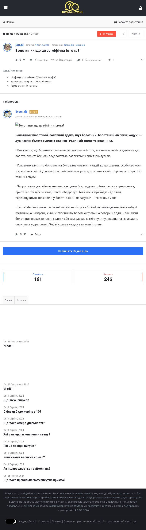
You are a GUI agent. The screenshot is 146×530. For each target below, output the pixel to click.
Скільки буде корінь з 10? (22, 411)
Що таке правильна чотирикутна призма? (34, 480)
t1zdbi (7, 346)
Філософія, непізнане (74, 44)
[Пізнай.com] (74, 8)
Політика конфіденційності (20, 521)
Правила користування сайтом (82, 521)
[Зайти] (140, 8)
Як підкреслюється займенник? (26, 468)
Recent (9, 300)
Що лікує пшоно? (16, 400)
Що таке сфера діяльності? (24, 423)
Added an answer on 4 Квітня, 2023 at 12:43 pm (38, 116)
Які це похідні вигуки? (19, 446)
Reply (38, 234)
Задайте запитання (130, 22)
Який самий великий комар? (24, 457)
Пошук (10, 22)
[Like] (16, 59)
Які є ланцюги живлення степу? (26, 434)
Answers (21, 300)
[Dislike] (24, 59)
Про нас (56, 521)
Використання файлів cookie (119, 521)
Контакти (43, 521)
